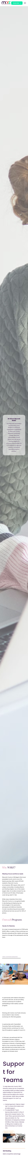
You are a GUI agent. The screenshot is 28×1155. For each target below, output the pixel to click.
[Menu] (25, 3)
